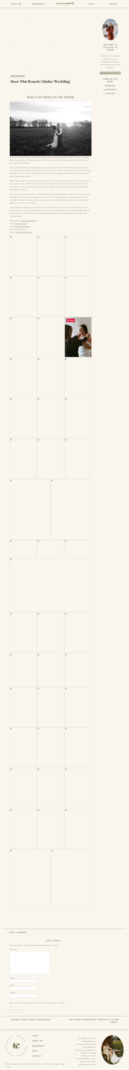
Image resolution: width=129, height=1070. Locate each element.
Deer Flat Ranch (21, 224)
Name (12, 978)
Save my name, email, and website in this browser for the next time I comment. (37, 1003)
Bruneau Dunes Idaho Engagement (31, 1020)
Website (12, 993)
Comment (13, 950)
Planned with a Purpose (24, 232)
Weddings (18, 76)
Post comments (18, 932)
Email (12, 985)
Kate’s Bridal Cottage (22, 226)
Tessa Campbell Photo (28, 221)
